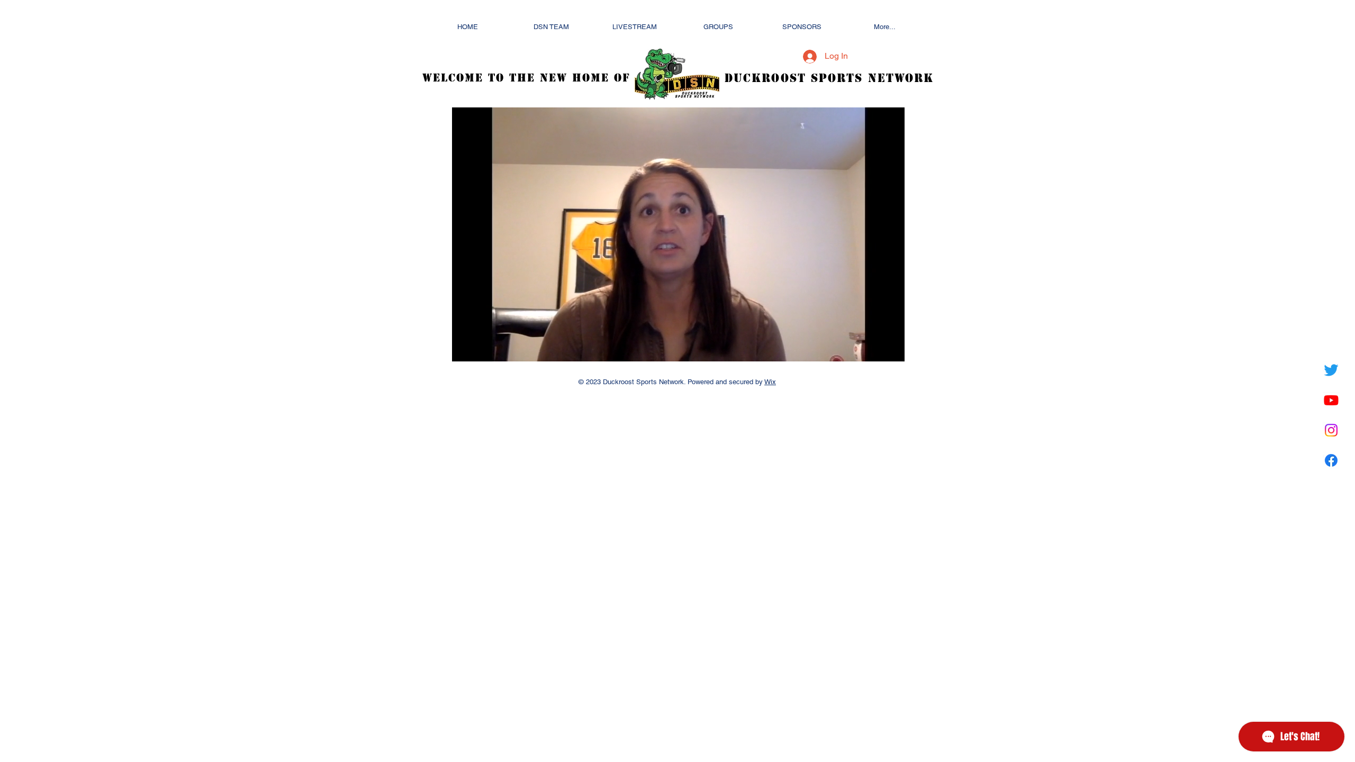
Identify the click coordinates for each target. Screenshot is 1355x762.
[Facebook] (1331, 460)
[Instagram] (1331, 430)
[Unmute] (484, 347)
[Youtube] (1331, 400)
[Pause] (466, 347)
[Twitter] (1331, 369)
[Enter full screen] (890, 347)
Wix (770, 382)
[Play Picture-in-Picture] (872, 347)
